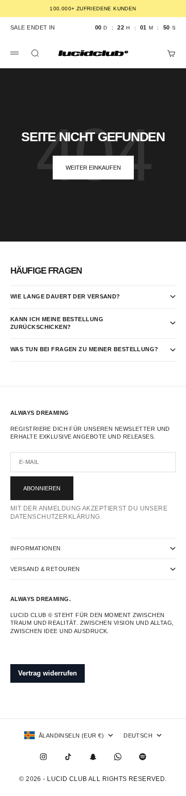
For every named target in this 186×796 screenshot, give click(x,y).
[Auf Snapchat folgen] (93, 757)
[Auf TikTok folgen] (68, 757)
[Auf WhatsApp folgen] (118, 757)
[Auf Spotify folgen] (142, 757)
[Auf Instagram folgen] (43, 757)
